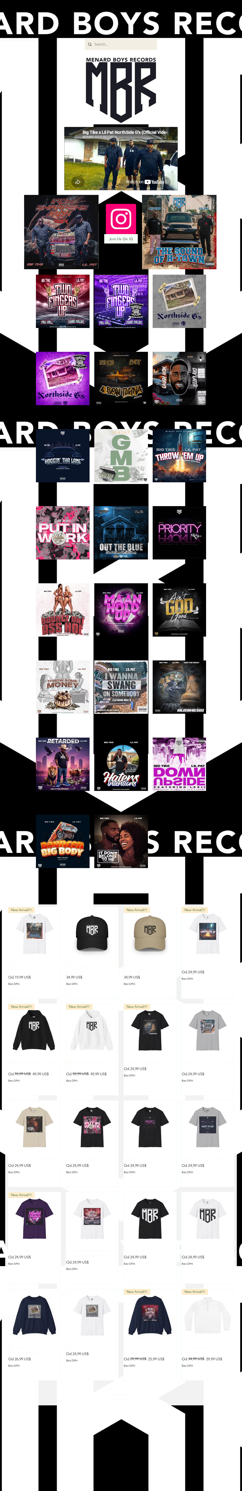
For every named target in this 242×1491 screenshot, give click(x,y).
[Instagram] (121, 219)
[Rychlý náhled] (92, 933)
